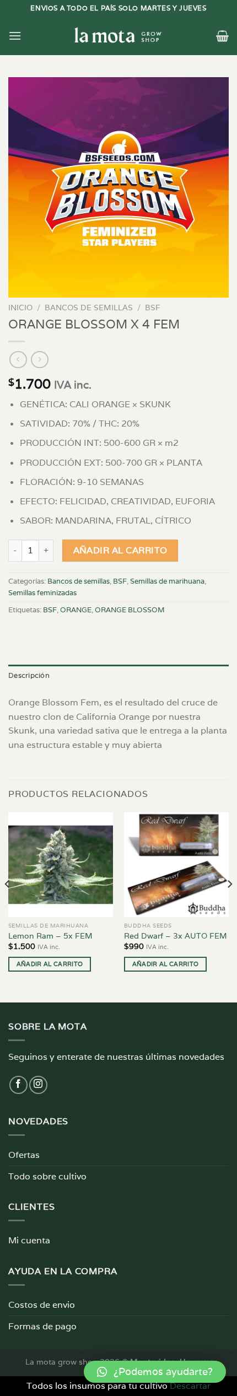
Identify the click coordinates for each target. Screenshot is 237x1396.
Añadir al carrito (120, 550)
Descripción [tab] (29, 675)
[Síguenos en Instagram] (38, 1085)
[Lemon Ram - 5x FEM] (60, 864)
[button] (155, 1372)
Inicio (20, 307)
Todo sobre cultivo (47, 1176)
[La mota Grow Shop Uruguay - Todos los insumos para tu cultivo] (118, 35)
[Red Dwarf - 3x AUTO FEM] (176, 864)
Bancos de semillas (89, 307)
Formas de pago (42, 1326)
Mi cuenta (29, 1240)
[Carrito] (222, 36)
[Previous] (7, 906)
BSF (152, 307)
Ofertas (24, 1155)
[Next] (229, 906)
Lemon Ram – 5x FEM (50, 936)
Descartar (190, 1386)
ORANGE (75, 610)
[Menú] (14, 35)
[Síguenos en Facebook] (18, 1085)
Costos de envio (41, 1305)
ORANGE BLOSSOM (130, 610)
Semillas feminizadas (42, 592)
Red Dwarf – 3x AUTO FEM (175, 936)
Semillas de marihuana (167, 581)
